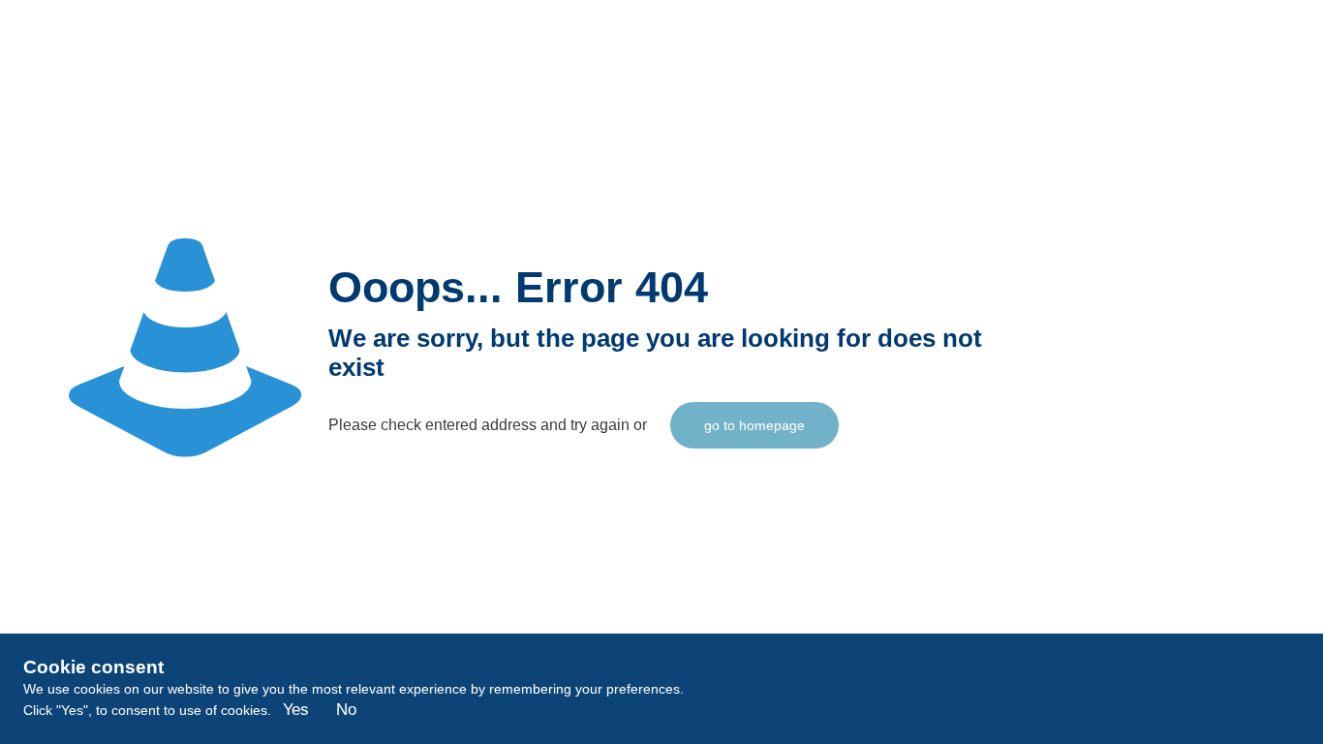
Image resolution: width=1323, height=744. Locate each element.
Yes (296, 709)
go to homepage (754, 425)
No (346, 709)
